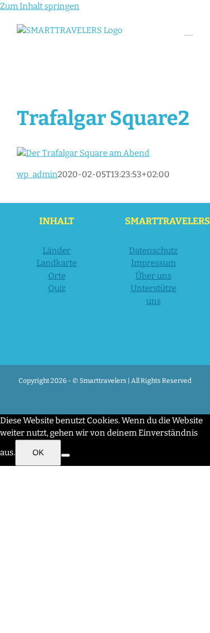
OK (38, 452)
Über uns (153, 276)
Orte (57, 276)
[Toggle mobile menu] (188, 30)
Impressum (153, 263)
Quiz (57, 288)
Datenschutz (153, 251)
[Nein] (65, 455)
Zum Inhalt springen (40, 6)
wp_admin (37, 174)
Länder (57, 251)
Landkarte (56, 263)
